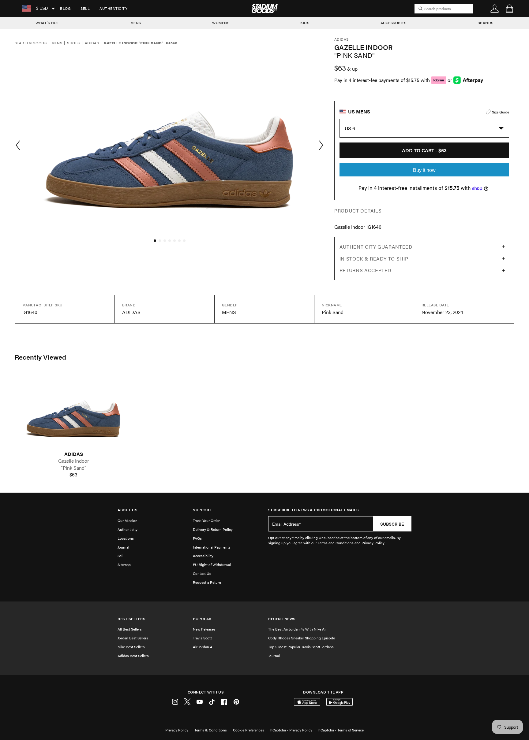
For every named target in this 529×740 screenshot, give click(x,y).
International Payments (212, 547)
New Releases (204, 629)
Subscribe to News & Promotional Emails (313, 509)
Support (202, 509)
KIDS (304, 22)
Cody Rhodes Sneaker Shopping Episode (301, 638)
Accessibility (203, 555)
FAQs (197, 538)
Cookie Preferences (248, 730)
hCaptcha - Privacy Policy (291, 730)
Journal (123, 547)
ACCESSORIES (394, 22)
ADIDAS (73, 454)
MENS (135, 22)
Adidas (92, 43)
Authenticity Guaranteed (376, 246)
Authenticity (113, 8)
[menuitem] (65, 8)
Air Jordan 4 (202, 646)
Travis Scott (202, 638)
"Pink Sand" (73, 467)
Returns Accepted (366, 270)
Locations (126, 538)
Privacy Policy (176, 730)
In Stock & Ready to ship (374, 258)
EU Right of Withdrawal (212, 564)
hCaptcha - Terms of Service (341, 730)
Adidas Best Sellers (133, 655)
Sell (85, 8)
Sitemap (124, 564)
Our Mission (127, 520)
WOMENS (220, 22)
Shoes (73, 43)
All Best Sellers (130, 629)
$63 (73, 474)
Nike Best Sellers (131, 646)
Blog (65, 8)
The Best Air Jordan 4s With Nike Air (297, 629)
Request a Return (207, 582)
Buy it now (424, 170)
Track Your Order (206, 520)
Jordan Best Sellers (133, 638)
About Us (127, 509)
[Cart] (509, 8)
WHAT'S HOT (47, 22)
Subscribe (392, 524)
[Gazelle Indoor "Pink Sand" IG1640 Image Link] (73, 412)
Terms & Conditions (210, 730)
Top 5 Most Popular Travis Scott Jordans (301, 646)
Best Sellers (131, 618)
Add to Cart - (424, 150)
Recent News (282, 618)
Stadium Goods (31, 43)
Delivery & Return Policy (213, 529)
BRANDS (485, 22)
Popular (202, 618)
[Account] (495, 8)
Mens (56, 43)
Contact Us (202, 573)
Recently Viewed (40, 357)
